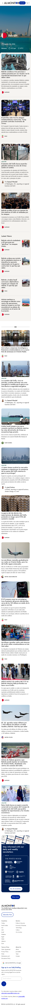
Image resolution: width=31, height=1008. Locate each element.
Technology (19, 928)
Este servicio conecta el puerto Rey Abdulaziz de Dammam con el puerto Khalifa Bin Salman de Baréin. (14, 436)
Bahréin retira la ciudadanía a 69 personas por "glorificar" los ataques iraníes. (10, 243)
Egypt (2, 937)
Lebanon (3, 941)
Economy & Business (21, 925)
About (17, 949)
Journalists (18, 951)
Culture (17, 930)
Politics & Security (20, 923)
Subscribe (22, 3)
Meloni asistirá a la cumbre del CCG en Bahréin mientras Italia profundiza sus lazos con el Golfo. (14, 683)
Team (17, 954)
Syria (2, 943)
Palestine (3, 934)
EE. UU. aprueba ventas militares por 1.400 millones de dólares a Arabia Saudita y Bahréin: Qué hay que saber (14, 725)
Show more (15, 897)
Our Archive (19, 932)
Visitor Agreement (5, 949)
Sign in (28, 3)
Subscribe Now (7, 915)
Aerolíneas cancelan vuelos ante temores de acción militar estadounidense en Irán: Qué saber (15, 644)
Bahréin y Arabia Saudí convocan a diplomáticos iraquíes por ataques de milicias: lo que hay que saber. (10, 284)
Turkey (3, 923)
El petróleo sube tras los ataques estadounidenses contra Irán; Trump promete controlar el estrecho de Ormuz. (13, 121)
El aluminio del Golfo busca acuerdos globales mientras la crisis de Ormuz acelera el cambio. (14, 166)
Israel (2, 932)
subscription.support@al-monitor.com (10, 993)
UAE (2, 930)
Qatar (2, 939)
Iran (2, 928)
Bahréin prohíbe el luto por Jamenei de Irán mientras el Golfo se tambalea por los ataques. (14, 212)
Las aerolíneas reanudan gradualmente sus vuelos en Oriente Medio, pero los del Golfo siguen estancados (14, 562)
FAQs (2, 954)
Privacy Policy (4, 951)
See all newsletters (15, 889)
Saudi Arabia (4, 925)
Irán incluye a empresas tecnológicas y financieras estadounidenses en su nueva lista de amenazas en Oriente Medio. (15, 350)
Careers (18, 956)
